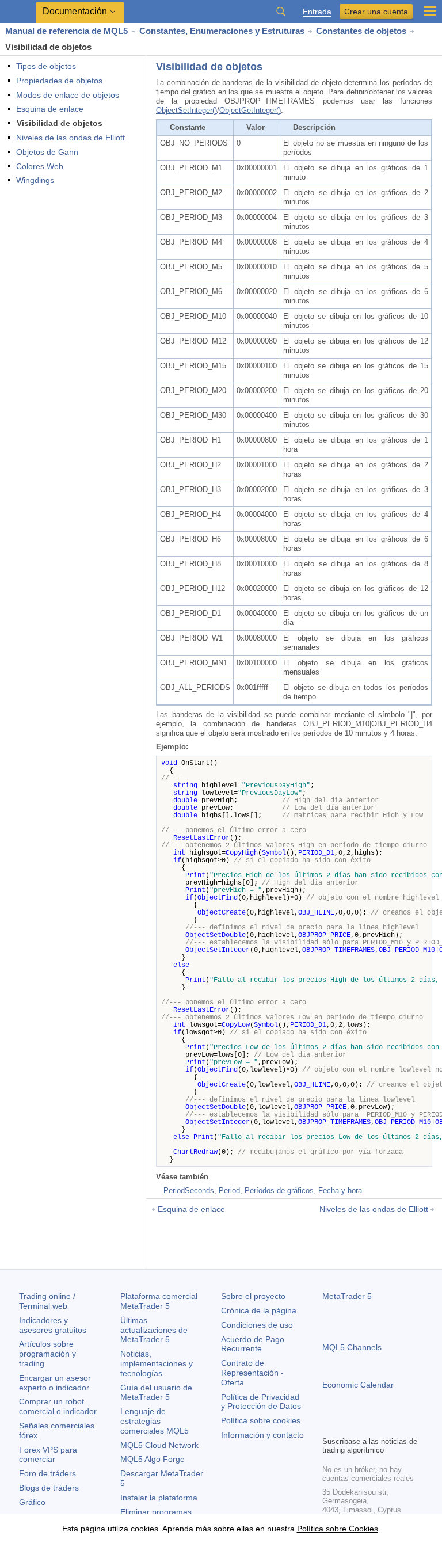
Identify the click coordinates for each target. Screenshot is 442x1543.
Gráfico (32, 1502)
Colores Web (39, 166)
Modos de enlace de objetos (67, 95)
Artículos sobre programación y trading (47, 1353)
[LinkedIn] (403, 1425)
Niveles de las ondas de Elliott (70, 137)
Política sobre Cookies (337, 1528)
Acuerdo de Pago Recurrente (252, 1344)
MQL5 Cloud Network (159, 1445)
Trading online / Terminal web (47, 1300)
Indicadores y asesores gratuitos (52, 1325)
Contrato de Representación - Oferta (252, 1372)
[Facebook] (329, 1425)
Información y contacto (262, 1434)
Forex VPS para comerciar (48, 1454)
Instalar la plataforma (158, 1497)
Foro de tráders (47, 1473)
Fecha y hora (340, 1190)
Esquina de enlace (49, 108)
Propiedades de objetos (59, 80)
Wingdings (35, 180)
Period (229, 1190)
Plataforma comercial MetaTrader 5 (158, 1300)
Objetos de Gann (47, 152)
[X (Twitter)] (366, 1425)
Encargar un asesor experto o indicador (55, 1382)
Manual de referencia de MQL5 (66, 31)
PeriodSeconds (188, 1190)
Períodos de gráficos (279, 1190)
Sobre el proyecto (253, 1296)
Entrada (317, 11)
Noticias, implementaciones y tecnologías (156, 1363)
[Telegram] (348, 1425)
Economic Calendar (358, 1384)
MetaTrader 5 (347, 1296)
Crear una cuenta (376, 11)
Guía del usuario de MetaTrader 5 (156, 1392)
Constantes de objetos (361, 31)
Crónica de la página (258, 1310)
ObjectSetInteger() (186, 110)
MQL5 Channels (352, 1347)
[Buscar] (281, 11)
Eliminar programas (156, 1512)
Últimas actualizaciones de (154, 1330)
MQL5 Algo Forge (152, 1459)
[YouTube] (384, 1425)
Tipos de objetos (46, 66)
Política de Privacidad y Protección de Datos (261, 1401)
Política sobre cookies (260, 1420)
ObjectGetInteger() (250, 110)
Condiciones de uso (257, 1324)
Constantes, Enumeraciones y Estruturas (221, 31)
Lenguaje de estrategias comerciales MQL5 (154, 1421)
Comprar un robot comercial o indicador (58, 1406)
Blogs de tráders (49, 1487)
